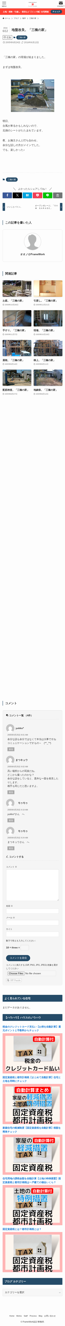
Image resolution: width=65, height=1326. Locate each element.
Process (33, 1316)
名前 (9, 906)
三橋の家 (22, 37)
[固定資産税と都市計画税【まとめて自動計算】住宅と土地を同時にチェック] (32, 1123)
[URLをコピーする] (57, 195)
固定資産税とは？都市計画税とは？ (22, 1229)
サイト (9, 929)
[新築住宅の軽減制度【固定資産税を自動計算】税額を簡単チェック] (32, 1174)
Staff (26, 1316)
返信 (11, 749)
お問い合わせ (50, 1316)
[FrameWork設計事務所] (32, 4)
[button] (7, 195)
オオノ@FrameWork (32, 254)
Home (11, 1316)
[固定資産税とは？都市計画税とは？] (32, 1271)
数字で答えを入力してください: (21, 940)
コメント (11, 867)
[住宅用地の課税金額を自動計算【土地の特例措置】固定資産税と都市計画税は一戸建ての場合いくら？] (32, 1224)
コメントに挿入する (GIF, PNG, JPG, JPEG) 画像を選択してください (32, 967)
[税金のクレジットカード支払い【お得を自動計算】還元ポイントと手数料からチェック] (32, 1072)
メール (10, 917)
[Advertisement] (32, 550)
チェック (56, 11)
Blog (40, 1316)
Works (19, 1316)
